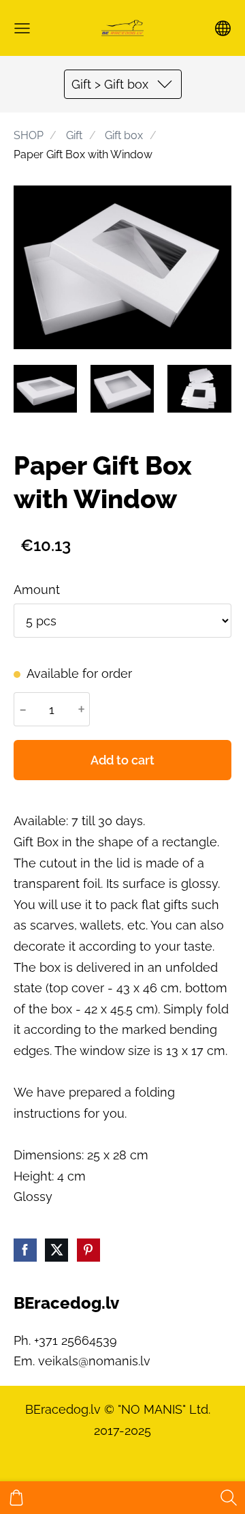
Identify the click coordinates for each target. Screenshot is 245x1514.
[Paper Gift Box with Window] (45, 388)
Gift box (124, 135)
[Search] (228, 1497)
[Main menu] (22, 28)
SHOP (29, 135)
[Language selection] (223, 28)
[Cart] (16, 1497)
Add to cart (122, 760)
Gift (74, 135)
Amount (37, 589)
